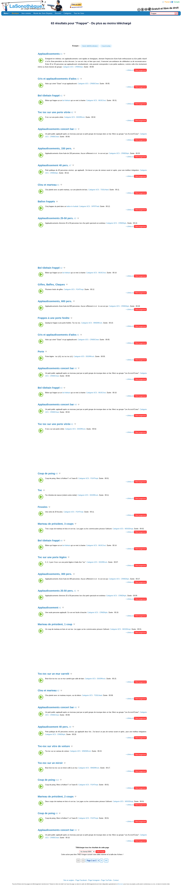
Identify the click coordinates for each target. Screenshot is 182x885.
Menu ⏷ (6, 13)
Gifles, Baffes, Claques (51, 284)
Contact (116, 880)
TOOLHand (105, 190)
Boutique (15, 13)
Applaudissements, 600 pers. (55, 301)
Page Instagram (94, 880)
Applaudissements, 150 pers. (55, 148)
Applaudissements (50, 53)
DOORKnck (80, 117)
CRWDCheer (94, 84)
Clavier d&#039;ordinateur (90, 46)
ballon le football (72, 206)
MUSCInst (102, 100)
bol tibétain (66, 100)
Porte (41, 351)
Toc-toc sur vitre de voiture (54, 746)
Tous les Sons (79, 13)
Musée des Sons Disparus (42, 13)
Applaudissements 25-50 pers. (57, 218)
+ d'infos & (136, 70)
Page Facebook (81, 880)
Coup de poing (106, 46)
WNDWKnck (97, 323)
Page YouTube (106, 880)
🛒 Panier (166, 2)
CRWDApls (79, 67)
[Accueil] (91, 5)
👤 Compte (175, 2)
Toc (40, 490)
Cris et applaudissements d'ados (58, 78)
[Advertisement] (91, 34)
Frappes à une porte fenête (53, 318)
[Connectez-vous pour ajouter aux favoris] (64, 54)
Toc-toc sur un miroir (50, 763)
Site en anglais (68, 880)
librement (120, 884)
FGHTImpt (80, 289)
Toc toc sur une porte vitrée (55, 112)
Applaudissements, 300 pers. (55, 574)
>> (106, 860)
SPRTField (95, 206)
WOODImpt (129, 529)
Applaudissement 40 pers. (54, 165)
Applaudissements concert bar (57, 129)
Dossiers (58, 13)
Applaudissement (49, 607)
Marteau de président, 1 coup (55, 624)
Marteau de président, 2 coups (56, 796)
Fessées (42, 507)
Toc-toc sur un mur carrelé (53, 673)
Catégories (67, 13)
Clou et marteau (48, 184)
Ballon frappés (46, 201)
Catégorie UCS (68, 67)
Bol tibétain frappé (50, 95)
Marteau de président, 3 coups (56, 523)
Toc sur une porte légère (52, 557)
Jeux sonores (26, 13)
